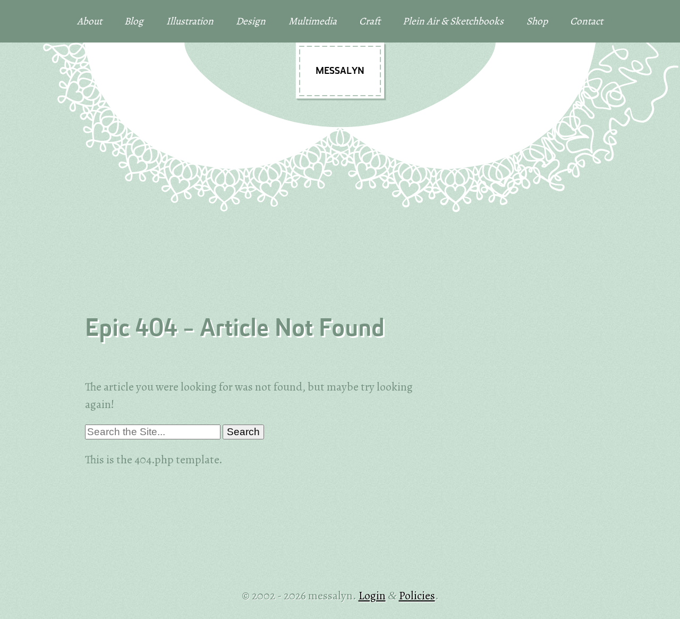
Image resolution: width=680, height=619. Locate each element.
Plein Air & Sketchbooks (453, 21)
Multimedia (312, 21)
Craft (369, 21)
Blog (133, 21)
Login (372, 595)
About (89, 21)
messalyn (340, 71)
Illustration (190, 21)
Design (251, 21)
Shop (537, 21)
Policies (417, 595)
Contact (586, 21)
